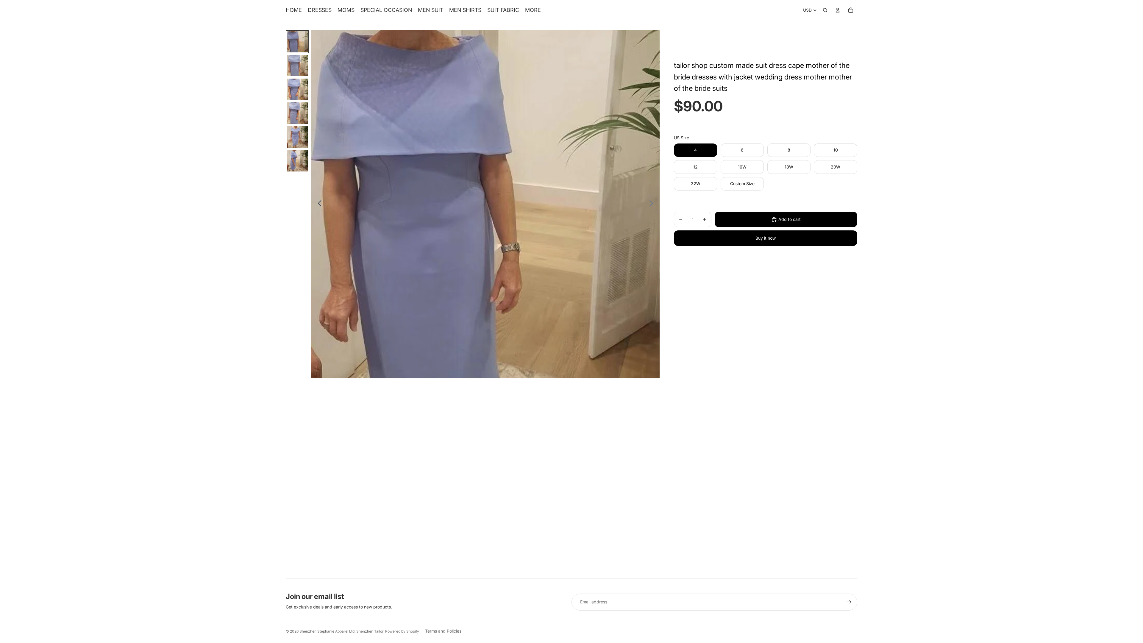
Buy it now (765, 238)
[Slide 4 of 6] (297, 113)
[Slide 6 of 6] (297, 160)
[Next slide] (653, 204)
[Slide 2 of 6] (297, 65)
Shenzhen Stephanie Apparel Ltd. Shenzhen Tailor (341, 631)
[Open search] (825, 10)
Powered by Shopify (402, 631)
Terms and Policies (443, 630)
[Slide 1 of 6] (297, 41)
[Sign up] (849, 602)
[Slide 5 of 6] (297, 137)
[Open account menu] (837, 10)
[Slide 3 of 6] (297, 89)
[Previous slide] (318, 204)
